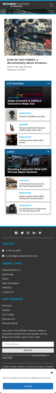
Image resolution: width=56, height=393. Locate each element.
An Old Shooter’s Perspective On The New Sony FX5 (32, 210)
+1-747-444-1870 (13, 250)
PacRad (6, 310)
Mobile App (7, 274)
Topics (5, 278)
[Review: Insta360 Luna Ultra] (11, 115)
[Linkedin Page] (34, 233)
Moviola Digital (10, 323)
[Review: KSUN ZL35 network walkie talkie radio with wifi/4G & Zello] (11, 127)
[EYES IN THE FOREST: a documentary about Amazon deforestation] (28, 37)
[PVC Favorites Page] (48, 83)
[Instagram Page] (28, 233)
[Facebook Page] (16, 233)
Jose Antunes (25, 67)
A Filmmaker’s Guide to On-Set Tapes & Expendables (32, 185)
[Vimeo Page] (39, 233)
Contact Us (7, 292)
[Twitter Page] (22, 233)
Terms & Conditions (39, 355)
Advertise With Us (11, 270)
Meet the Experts (10, 283)
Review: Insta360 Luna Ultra (32, 116)
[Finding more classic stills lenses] (11, 140)
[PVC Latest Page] (48, 151)
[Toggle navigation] (51, 5)
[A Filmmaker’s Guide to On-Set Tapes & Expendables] (11, 183)
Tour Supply (8, 314)
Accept (28, 386)
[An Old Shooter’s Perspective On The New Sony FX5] (11, 208)
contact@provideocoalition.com (21, 256)
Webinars (7, 287)
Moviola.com (8, 319)
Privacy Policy (7, 357)
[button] (51, 372)
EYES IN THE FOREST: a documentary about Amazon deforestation (26, 63)
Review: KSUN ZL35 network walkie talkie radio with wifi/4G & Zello (32, 130)
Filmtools (7, 305)
